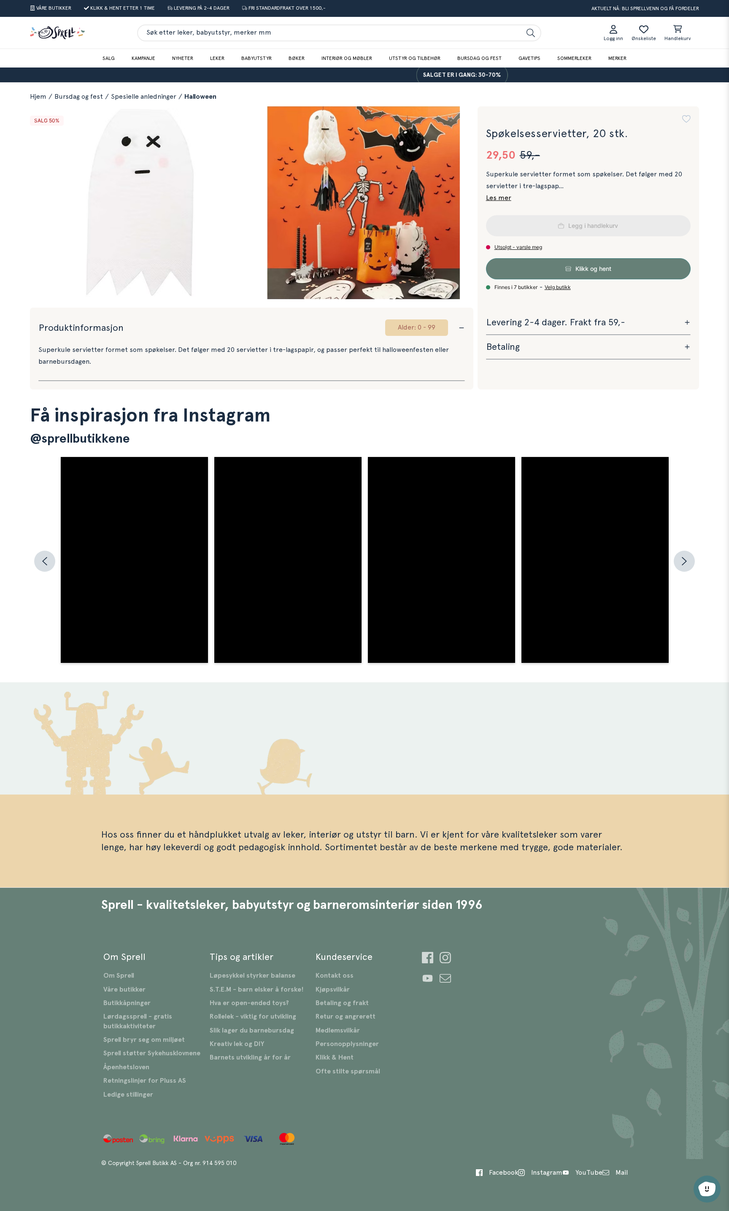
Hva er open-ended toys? (249, 1003)
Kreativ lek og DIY (237, 1044)
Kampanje (143, 58)
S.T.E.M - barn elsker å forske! (257, 989)
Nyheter (182, 58)
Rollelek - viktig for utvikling (253, 1016)
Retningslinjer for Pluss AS (144, 1080)
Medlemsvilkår (338, 1030)
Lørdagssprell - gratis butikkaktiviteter (137, 1021)
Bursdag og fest (479, 58)
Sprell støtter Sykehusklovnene (151, 1053)
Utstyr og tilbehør (414, 58)
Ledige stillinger (128, 1094)
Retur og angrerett (345, 1016)
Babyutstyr (256, 58)
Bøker (297, 58)
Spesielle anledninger (143, 96)
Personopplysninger (347, 1044)
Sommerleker (574, 58)
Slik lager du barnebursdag (252, 1030)
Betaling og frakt (342, 1003)
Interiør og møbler (346, 58)
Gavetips (529, 58)
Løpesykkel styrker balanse (252, 975)
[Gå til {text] (427, 959)
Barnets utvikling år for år (250, 1057)
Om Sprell (118, 975)
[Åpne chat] (707, 1189)
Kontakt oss (335, 975)
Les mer (498, 198)
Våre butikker (124, 989)
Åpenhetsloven (126, 1067)
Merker (617, 58)
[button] (686, 119)
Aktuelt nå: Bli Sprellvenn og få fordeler (645, 8)
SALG (109, 58)
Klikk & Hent (335, 1057)
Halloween (200, 96)
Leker (217, 58)
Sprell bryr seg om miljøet (144, 1039)
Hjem (38, 96)
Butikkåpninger (127, 1003)
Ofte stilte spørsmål (348, 1071)
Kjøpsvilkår (333, 989)
